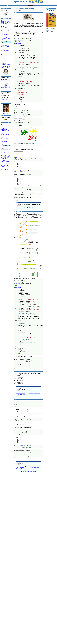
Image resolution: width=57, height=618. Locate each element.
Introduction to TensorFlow (5, 67)
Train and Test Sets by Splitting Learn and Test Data (6, 28)
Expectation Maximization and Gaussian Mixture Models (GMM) (6, 66)
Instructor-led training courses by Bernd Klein (6, 16)
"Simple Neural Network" (39, 213)
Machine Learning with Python (6, 21)
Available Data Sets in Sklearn (5, 25)
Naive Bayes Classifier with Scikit (6, 155)
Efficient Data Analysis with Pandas (20, 393)
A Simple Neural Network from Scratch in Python (5, 35)
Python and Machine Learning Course (21, 394)
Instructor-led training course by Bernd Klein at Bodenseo (6, 87)
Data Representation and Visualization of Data (5, 24)
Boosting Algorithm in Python (5, 165)
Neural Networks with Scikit (5, 151)
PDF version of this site (6, 113)
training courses (30, 207)
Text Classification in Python (5, 53)
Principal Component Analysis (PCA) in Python (5, 63)
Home (1, 5)
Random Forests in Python (5, 164)
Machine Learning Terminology (6, 22)
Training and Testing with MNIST (6, 45)
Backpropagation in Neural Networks (34, 27)
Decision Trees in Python (5, 59)
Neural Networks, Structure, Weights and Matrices (5, 37)
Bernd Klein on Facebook (5, 99)
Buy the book (47, 30)
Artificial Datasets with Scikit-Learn (6, 26)
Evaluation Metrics (4, 23)
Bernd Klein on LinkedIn (4, 100)
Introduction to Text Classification (6, 156)
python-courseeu (21, 2)
